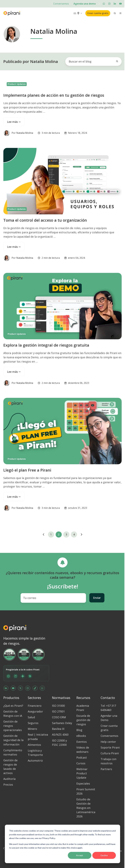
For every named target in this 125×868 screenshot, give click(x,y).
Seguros (33, 723)
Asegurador (35, 711)
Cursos (80, 763)
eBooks (81, 736)
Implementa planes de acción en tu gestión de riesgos (53, 95)
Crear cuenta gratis (97, 13)
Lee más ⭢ (14, 122)
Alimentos (34, 745)
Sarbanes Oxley (62, 723)
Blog (79, 730)
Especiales (83, 783)
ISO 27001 (58, 711)
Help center (108, 742)
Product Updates (17, 84)
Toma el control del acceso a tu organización (45, 220)
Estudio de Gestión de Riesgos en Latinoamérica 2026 (85, 807)
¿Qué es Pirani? (13, 705)
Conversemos (61, 3)
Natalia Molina (24, 133)
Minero (32, 729)
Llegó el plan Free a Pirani (27, 470)
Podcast (81, 757)
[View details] (104, 3)
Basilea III (58, 729)
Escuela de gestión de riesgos (83, 720)
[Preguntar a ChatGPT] (8, 676)
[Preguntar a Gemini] (22, 676)
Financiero (34, 705)
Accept (79, 855)
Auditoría (9, 779)
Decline (104, 855)
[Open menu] (120, 13)
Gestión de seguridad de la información (13, 740)
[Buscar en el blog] (117, 61)
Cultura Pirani (110, 753)
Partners (106, 769)
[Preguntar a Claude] (29, 676)
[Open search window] (115, 13)
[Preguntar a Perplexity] (15, 676)
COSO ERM (59, 717)
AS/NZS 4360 (60, 734)
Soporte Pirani (110, 747)
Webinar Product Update (82, 773)
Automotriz (35, 760)
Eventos (81, 742)
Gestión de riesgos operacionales (12, 726)
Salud (31, 717)
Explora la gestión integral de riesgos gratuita (46, 345)
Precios (8, 784)
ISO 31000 (58, 705)
